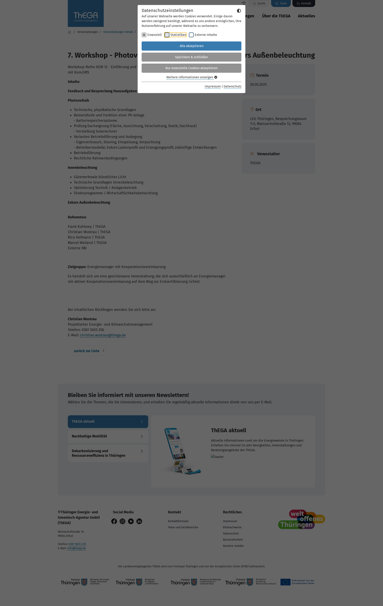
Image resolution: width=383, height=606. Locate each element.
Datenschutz (232, 86)
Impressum (213, 86)
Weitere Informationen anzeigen (190, 77)
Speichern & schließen (191, 57)
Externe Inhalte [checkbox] (206, 35)
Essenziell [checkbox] (154, 35)
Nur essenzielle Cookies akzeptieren (191, 68)
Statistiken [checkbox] (178, 35)
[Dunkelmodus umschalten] (239, 11)
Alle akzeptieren (191, 46)
